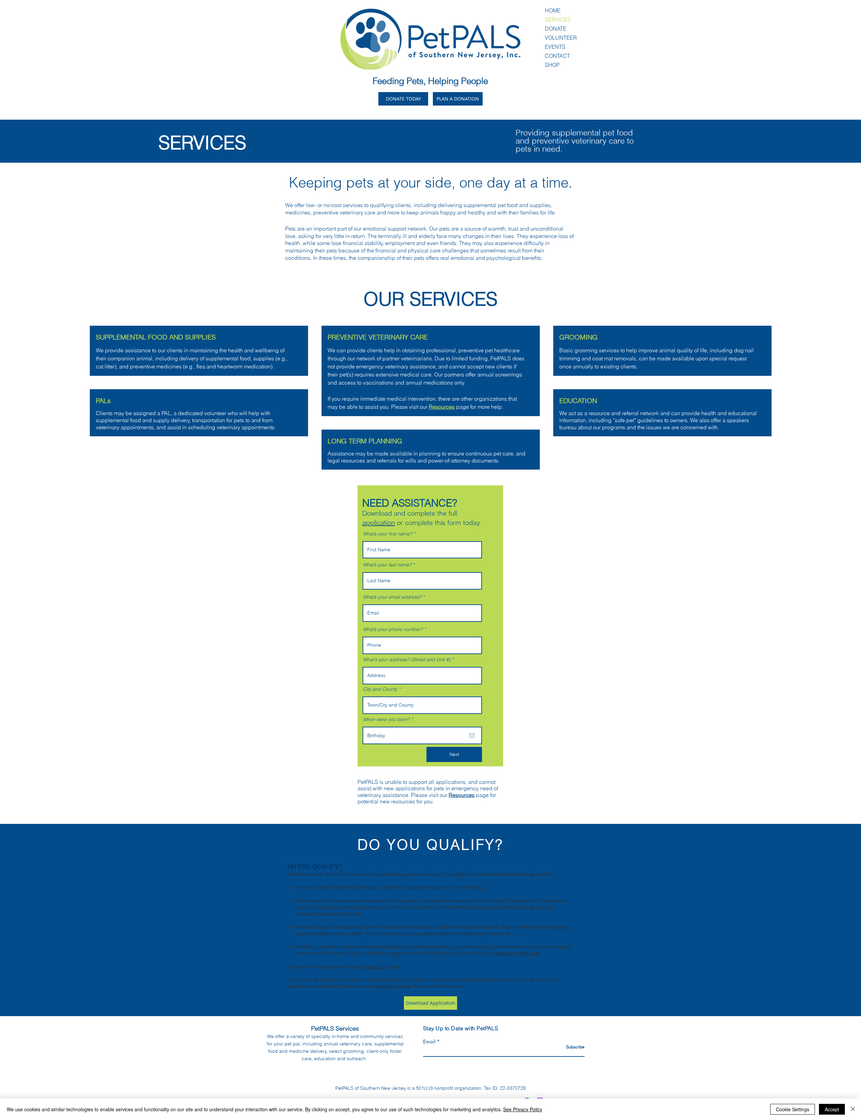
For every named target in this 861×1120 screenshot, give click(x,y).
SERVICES (558, 19)
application (378, 522)
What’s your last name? (387, 564)
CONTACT (557, 55)
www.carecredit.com (516, 953)
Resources (462, 795)
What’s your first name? (387, 533)
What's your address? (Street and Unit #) (406, 659)
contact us (374, 966)
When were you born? (389, 719)
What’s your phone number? (393, 629)
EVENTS (555, 46)
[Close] (853, 1109)
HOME (553, 10)
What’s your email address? (392, 597)
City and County (380, 689)
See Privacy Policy (522, 1109)
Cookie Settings (792, 1109)
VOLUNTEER (561, 37)
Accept (832, 1109)
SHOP (552, 65)
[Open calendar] (472, 735)
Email (429, 1041)
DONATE (555, 28)
